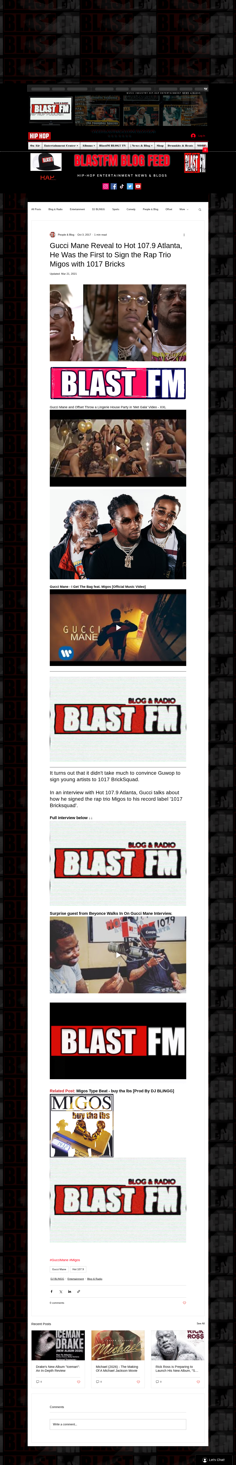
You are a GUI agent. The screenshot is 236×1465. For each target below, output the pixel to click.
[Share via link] (78, 1291)
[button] (205, 148)
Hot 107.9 (78, 1269)
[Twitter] (130, 186)
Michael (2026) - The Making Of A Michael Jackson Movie (117, 1368)
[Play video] (118, 448)
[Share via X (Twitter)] (60, 1291)
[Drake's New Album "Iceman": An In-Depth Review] (58, 1345)
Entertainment (77, 209)
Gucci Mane (59, 1269)
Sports (115, 209)
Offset (169, 209)
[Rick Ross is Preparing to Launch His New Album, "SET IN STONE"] (177, 1345)
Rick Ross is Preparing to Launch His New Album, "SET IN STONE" (177, 1369)
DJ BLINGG (98, 209)
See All (201, 1323)
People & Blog (150, 209)
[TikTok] (122, 186)
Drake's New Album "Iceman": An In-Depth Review (58, 1368)
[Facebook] (114, 186)
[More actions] (184, 234)
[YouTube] (138, 186)
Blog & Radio (55, 209)
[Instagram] (106, 186)
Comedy (131, 209)
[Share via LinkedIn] (69, 1291)
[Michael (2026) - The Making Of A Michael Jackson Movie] (118, 1345)
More (182, 209)
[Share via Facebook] (51, 1291)
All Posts (36, 209)
